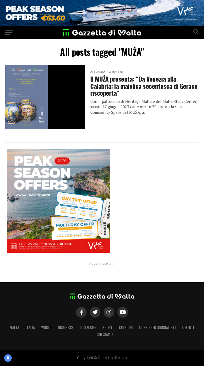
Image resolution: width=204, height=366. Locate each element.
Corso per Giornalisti (157, 327)
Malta (14, 327)
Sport (107, 327)
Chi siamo (105, 334)
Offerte (188, 327)
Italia (30, 327)
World (46, 327)
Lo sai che (88, 327)
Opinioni (126, 327)
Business (65, 327)
